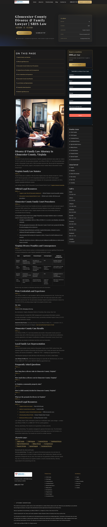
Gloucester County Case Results (25, 78)
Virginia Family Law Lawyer (26, 406)
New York (71, 227)
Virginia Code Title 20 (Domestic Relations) (30, 193)
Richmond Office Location (25, 418)
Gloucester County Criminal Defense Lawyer (30, 412)
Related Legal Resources (23, 91)
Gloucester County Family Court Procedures (27, 66)
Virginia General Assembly (57, 185)
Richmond (71, 209)
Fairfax (70, 192)
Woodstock (71, 233)
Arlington (71, 203)
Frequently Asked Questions (24, 87)
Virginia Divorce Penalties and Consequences (28, 70)
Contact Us (63, 2)
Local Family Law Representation (25, 83)
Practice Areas (49, 2)
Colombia (71, 239)
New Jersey (71, 221)
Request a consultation (84, 2)
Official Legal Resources (23, 61)
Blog (56, 2)
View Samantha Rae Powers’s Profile (45, 325)
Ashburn (71, 197)
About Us (41, 2)
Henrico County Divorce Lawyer (27, 409)
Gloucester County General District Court (29, 196)
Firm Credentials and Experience (25, 74)
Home (34, 2)
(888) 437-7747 (74, 55)
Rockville (71, 215)
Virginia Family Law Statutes (23, 57)
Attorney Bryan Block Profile (26, 415)
